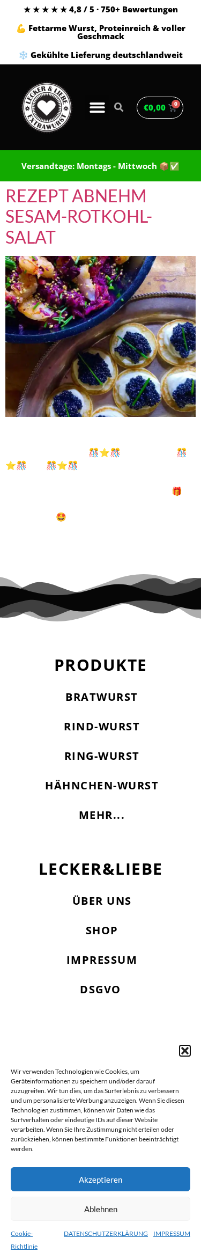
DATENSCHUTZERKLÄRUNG (106, 1233)
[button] (185, 1050)
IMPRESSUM (171, 1233)
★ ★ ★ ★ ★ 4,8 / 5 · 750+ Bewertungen (101, 9)
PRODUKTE (100, 665)
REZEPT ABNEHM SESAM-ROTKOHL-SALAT (78, 216)
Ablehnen (100, 1209)
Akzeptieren (100, 1179)
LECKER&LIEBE (101, 869)
